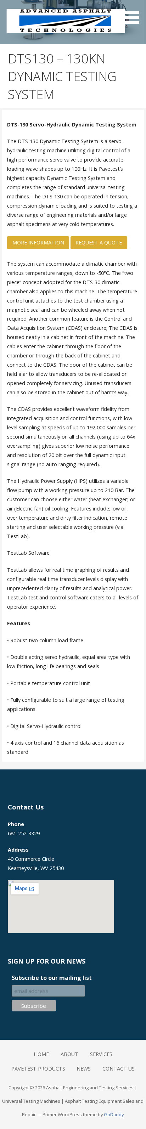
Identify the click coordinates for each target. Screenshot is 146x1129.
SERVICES (101, 1054)
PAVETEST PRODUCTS (38, 1068)
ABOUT (69, 1054)
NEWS (84, 1068)
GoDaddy (114, 1114)
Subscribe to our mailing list (52, 978)
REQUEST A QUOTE (98, 242)
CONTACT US (118, 1068)
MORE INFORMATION (38, 242)
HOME (41, 1054)
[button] (134, 13)
